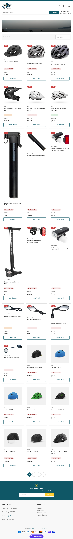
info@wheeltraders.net (12, 516)
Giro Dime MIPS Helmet (10, 410)
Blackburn (7, 201)
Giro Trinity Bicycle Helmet (58, 64)
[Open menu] (69, 6)
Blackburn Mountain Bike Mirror (12, 316)
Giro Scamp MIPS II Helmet (34, 367)
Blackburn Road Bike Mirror (58, 323)
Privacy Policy (41, 513)
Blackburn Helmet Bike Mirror (12, 357)
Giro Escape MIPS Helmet (34, 452)
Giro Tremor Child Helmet (34, 410)
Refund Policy (41, 510)
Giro (5, 59)
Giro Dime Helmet (56, 367)
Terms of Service (42, 515)
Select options (12, 124)
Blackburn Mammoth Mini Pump (36, 155)
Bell (5, 106)
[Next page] (43, 474)
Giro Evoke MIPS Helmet (10, 452)
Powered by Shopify (43, 528)
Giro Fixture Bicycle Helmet (11, 61)
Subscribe (50, 495)
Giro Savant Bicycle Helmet (34, 63)
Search (55, 12)
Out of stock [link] (12, 78)
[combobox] (30, 12)
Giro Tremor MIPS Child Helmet (59, 410)
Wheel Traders (33, 528)
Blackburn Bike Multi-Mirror (34, 319)
